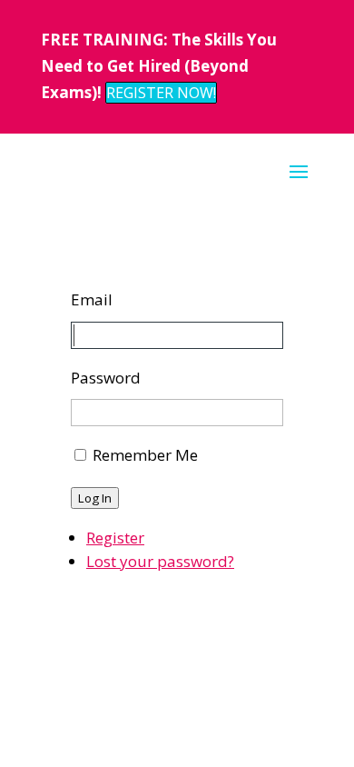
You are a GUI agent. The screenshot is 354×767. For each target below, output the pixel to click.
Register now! (161, 93)
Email (92, 299)
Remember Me (145, 454)
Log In (95, 498)
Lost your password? (160, 561)
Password (106, 377)
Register (115, 537)
